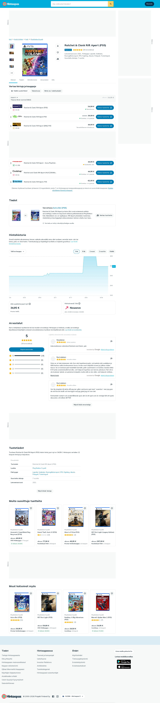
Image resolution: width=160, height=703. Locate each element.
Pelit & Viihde (18, 39)
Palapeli (35, 474)
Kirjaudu (149, 4)
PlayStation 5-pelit (37, 39)
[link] (62, 215)
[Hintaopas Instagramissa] (57, 696)
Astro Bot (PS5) (60, 208)
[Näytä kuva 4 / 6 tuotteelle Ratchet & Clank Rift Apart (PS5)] (11, 66)
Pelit (26, 39)
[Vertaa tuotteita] (57, 59)
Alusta (72, 472)
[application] (62, 277)
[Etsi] (111, 4)
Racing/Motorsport (52, 472)
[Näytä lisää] (11, 108)
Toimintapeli (43, 474)
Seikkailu (42, 472)
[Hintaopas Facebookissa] (53, 696)
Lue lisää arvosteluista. (73, 330)
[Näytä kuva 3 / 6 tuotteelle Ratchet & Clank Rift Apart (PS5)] (11, 59)
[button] (11, 73)
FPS (61, 472)
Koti (10, 39)
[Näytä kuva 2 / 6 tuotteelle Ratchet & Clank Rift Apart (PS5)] (11, 53)
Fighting (67, 472)
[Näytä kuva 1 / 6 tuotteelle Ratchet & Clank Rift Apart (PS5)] (11, 46)
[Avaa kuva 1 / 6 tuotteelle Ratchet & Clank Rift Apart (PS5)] (34, 60)
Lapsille (35, 472)
